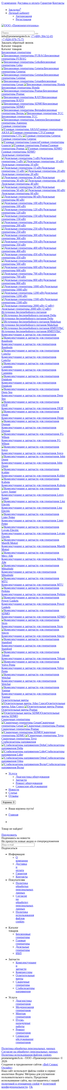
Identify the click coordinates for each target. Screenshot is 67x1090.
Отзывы (13, 795)
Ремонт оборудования (29, 783)
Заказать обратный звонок (17, 42)
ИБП (19, 953)
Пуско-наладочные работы (23, 1023)
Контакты (58, 2)
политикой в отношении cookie (20, 1083)
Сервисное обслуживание (31, 786)
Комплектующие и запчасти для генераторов (28, 334)
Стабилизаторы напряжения (18, 741)
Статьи (13, 792)
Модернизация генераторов (25, 1009)
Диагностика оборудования (32, 776)
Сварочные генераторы (15, 719)
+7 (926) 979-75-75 (12, 39)
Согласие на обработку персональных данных (24, 902)
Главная (13, 814)
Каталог (11, 49)
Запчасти (21, 779)
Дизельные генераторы (15, 154)
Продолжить (9, 834)
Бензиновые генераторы (16, 52)
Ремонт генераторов (23, 1031)
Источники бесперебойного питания (23, 312)
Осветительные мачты (15, 700)
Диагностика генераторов (24, 1002)
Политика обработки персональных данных (24, 888)
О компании (8, 2)
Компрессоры (24, 972)
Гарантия (46, 2)
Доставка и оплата (28, 2)
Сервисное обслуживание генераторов (24, 1039)
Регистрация (23, 19)
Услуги (13, 773)
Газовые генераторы (13, 126)
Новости (14, 789)
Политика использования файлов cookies (26, 1054)
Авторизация (24, 16)
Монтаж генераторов (23, 1015)
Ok (31, 1086)
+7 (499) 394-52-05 (42, 36)
